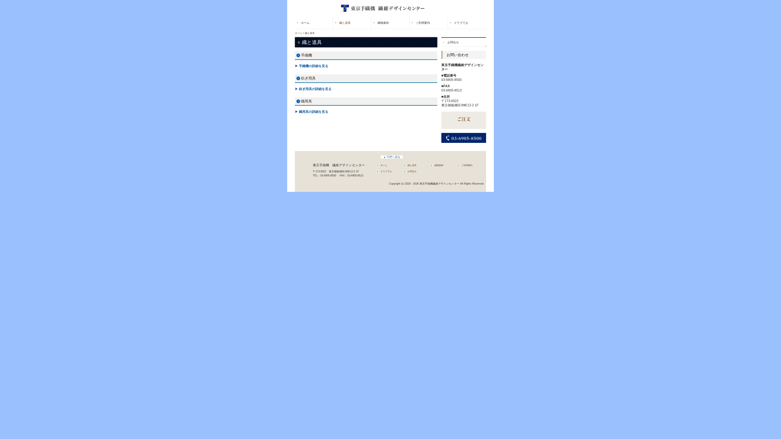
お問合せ (453, 42)
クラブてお (461, 22)
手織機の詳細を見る (313, 66)
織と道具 (345, 22)
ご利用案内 (423, 22)
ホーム (305, 22)
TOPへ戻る (391, 157)
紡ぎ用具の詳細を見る (315, 89)
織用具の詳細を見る (313, 111)
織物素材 (383, 22)
